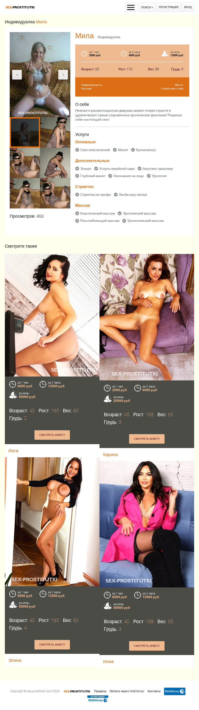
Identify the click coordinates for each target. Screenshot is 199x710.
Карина (110, 454)
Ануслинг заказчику (158, 169)
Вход (187, 7)
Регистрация (168, 7)
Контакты (154, 691)
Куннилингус (146, 150)
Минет (123, 150)
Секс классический (95, 150)
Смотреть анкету (52, 435)
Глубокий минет (92, 176)
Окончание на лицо (128, 176)
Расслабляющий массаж (99, 221)
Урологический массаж (145, 221)
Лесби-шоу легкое (133, 195)
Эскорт (85, 169)
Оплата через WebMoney (127, 691)
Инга (13, 450)
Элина (14, 660)
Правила (100, 691)
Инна (108, 661)
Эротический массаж (139, 213)
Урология (159, 176)
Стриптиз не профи (95, 195)
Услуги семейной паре (117, 169)
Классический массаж (97, 213)
